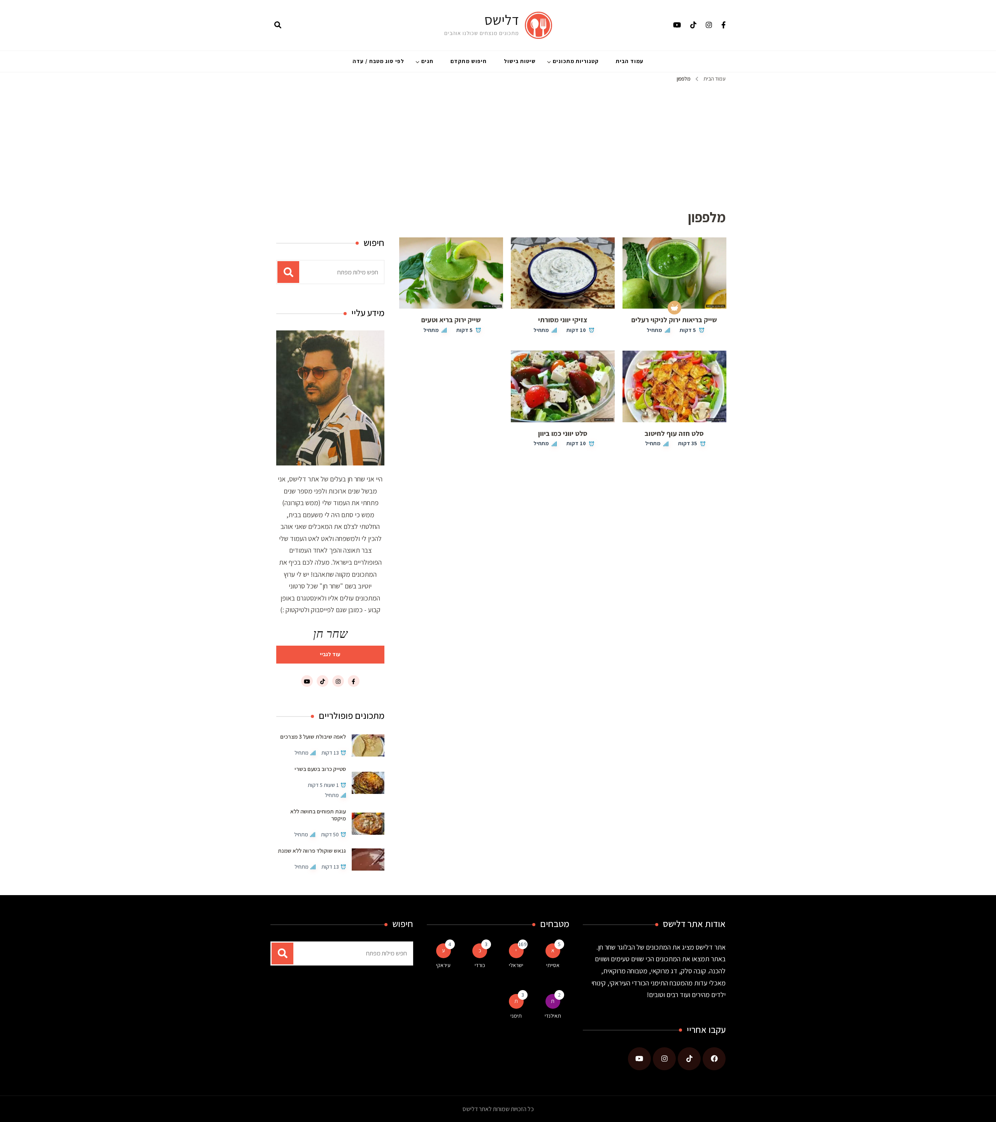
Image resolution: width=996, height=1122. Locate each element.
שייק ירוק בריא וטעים (451, 319)
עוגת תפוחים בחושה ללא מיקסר (318, 815)
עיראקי (443, 965)
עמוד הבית (630, 61)
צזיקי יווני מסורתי (562, 319)
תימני (516, 1015)
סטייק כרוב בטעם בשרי (320, 769)
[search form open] (277, 25)
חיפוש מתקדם (469, 61)
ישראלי (516, 965)
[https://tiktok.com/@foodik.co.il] (689, 1058)
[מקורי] (674, 307)
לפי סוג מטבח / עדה (378, 61)
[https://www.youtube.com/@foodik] (639, 1058)
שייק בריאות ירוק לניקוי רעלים (674, 319)
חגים (427, 61)
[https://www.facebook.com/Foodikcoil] (714, 1058)
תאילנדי (553, 1015)
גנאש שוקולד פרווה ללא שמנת (312, 850)
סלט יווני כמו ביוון (562, 433)
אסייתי (552, 965)
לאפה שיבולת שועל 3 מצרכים (313, 736)
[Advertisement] (498, 142)
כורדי (480, 965)
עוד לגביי (330, 654)
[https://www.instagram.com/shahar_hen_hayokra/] (664, 1058)
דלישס (501, 20)
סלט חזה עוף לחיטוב (674, 433)
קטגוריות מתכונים (576, 61)
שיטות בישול (520, 61)
